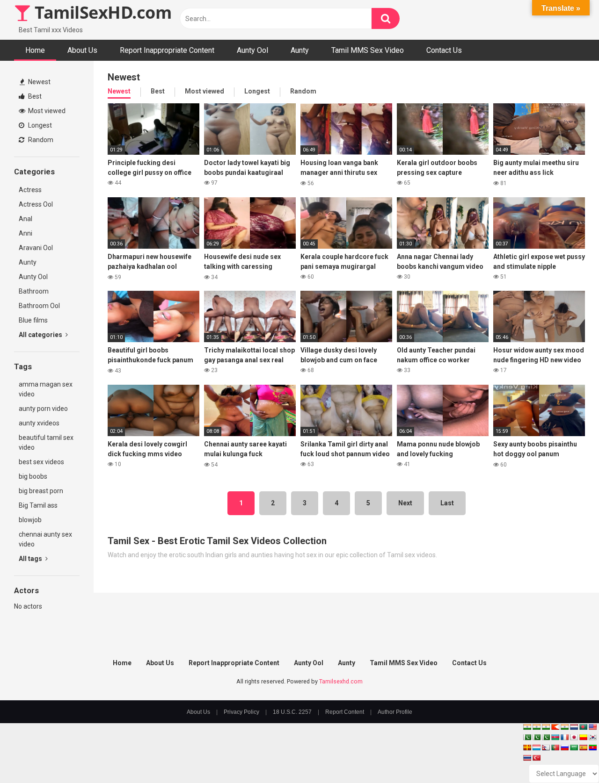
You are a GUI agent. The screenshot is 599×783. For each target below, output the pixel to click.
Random (40, 140)
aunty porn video (43, 408)
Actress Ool (36, 204)
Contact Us (444, 50)
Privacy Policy (241, 712)
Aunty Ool (252, 50)
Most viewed (46, 111)
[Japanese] (574, 737)
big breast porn (41, 491)
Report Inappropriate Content (167, 50)
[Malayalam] (536, 727)
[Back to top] (567, 754)
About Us (82, 50)
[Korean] (592, 737)
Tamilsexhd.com (341, 681)
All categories (41, 334)
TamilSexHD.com (101, 12)
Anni (25, 233)
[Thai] (527, 757)
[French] (564, 737)
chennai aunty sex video (45, 539)
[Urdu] (545, 737)
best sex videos (41, 462)
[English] (592, 727)
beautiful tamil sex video (46, 442)
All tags (31, 558)
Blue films (33, 320)
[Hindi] (564, 727)
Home (35, 50)
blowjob (30, 520)
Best (34, 96)
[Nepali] (545, 747)
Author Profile (395, 712)
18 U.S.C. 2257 (292, 712)
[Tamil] (545, 727)
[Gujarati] (527, 727)
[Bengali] (583, 727)
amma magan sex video (46, 389)
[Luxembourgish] (536, 747)
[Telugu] (592, 747)
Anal (25, 219)
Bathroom (34, 291)
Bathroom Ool (39, 305)
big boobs (33, 476)
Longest (39, 125)
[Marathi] (555, 727)
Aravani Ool (36, 247)
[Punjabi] (536, 737)
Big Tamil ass (38, 505)
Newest (39, 82)
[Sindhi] (527, 737)
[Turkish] (536, 757)
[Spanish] (583, 747)
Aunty (300, 50)
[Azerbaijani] (555, 737)
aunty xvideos (39, 423)
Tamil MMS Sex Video (367, 50)
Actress (30, 190)
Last (447, 503)
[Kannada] (583, 737)
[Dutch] (574, 727)
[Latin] (527, 747)
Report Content (344, 712)
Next (405, 503)
